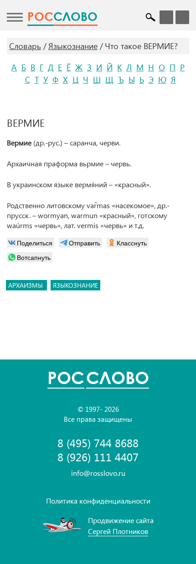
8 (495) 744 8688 (98, 443)
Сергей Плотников (118, 531)
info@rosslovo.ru (98, 473)
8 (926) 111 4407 (98, 457)
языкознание (75, 285)
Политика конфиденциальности (98, 500)
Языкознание (73, 45)
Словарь (25, 45)
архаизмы (26, 285)
